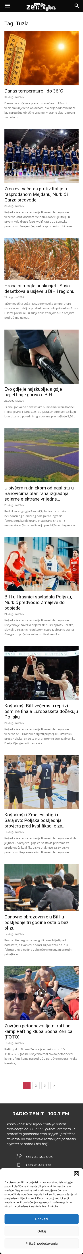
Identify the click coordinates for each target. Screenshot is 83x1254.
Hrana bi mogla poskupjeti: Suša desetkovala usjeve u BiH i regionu (39, 288)
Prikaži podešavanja (41, 1243)
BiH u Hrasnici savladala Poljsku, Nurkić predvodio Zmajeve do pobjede (38, 602)
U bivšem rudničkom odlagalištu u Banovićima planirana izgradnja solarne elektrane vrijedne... (39, 493)
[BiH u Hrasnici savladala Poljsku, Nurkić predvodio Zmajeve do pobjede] (41, 564)
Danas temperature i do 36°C (33, 91)
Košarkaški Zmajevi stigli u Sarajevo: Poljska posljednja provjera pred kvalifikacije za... (35, 820)
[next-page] (54, 1085)
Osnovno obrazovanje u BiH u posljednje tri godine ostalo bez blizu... (36, 922)
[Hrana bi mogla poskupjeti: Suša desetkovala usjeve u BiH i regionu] (41, 259)
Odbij (41, 1231)
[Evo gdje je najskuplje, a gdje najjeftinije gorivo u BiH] (41, 357)
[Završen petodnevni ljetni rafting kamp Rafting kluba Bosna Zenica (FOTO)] (41, 993)
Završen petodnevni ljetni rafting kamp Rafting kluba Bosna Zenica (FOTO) (38, 1031)
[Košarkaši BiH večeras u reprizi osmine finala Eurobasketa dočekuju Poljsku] (41, 673)
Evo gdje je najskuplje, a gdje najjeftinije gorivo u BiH (33, 391)
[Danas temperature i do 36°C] (41, 58)
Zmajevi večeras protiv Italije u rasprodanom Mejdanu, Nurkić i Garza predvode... (36, 194)
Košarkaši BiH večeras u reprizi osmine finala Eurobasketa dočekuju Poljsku (41, 711)
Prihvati (41, 1219)
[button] (76, 1173)
